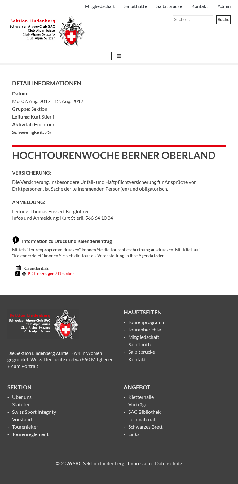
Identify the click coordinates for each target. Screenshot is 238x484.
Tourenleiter (25, 427)
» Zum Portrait (22, 366)
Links (133, 434)
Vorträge (137, 404)
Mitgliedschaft (100, 6)
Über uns (22, 397)
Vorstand (22, 419)
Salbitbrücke (169, 6)
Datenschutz (168, 463)
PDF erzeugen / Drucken (51, 273)
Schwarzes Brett (145, 427)
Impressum (140, 463)
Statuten (21, 404)
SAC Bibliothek (144, 412)
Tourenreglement (30, 434)
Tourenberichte (144, 329)
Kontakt (200, 6)
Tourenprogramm (146, 322)
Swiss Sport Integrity (34, 412)
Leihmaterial (141, 419)
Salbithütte (135, 6)
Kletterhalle (141, 397)
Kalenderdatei (37, 268)
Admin (224, 6)
